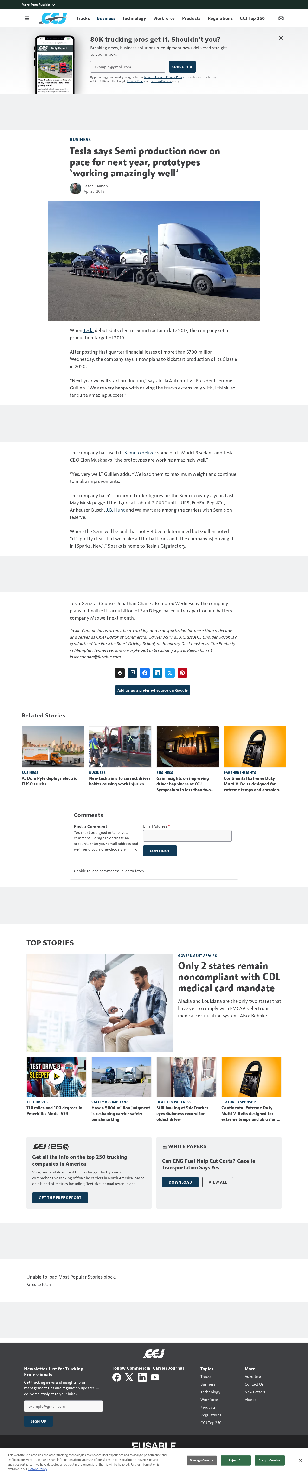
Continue (160, 850)
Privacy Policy (136, 81)
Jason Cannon (96, 185)
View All (218, 1182)
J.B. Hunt (115, 510)
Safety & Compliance (111, 1102)
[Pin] (182, 673)
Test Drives (37, 1102)
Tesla (88, 330)
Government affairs (197, 955)
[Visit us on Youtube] (155, 1376)
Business (80, 139)
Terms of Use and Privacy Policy (164, 77)
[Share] (145, 673)
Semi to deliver (140, 452)
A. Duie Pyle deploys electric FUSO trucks (49, 781)
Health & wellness (174, 1102)
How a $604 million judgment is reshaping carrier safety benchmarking (120, 1113)
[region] (154, 1461)
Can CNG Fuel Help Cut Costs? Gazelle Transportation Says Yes (208, 1164)
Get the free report (60, 1197)
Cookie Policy (37, 1469)
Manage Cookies (202, 1460)
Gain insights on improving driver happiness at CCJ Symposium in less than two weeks (183, 784)
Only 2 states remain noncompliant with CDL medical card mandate (229, 976)
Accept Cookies (269, 1460)
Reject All (236, 1460)
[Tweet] (170, 673)
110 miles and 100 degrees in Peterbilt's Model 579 (54, 1110)
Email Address (156, 826)
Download (180, 1182)
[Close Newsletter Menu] (281, 38)
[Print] (120, 673)
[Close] (300, 1460)
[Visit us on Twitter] (129, 1376)
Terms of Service (161, 81)
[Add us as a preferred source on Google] (132, 673)
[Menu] (27, 18)
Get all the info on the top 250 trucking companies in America (79, 1160)
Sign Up (38, 1421)
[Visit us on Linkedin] (142, 1376)
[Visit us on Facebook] (116, 1376)
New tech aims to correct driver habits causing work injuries (119, 781)
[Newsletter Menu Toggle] (281, 18)
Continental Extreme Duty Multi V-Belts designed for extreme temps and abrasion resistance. (251, 784)
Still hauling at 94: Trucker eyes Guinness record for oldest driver (182, 1113)
